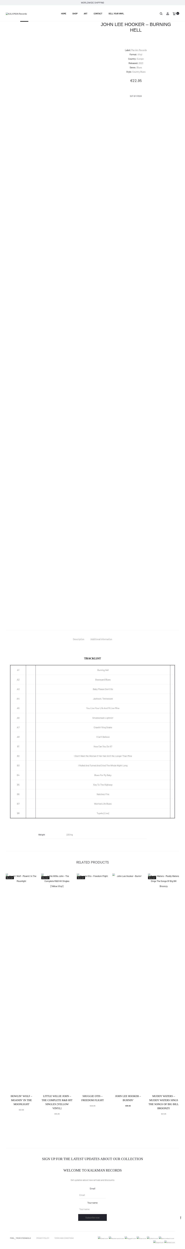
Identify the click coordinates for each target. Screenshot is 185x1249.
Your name (92, 1202)
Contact (98, 13)
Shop (75, 13)
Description (78, 639)
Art (85, 13)
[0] (174, 13)
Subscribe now (92, 1217)
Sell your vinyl (116, 13)
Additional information (101, 639)
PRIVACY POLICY (42, 1238)
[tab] (78, 639)
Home (63, 13)
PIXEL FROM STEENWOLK (20, 1238)
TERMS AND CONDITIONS (64, 1238)
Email (92, 1188)
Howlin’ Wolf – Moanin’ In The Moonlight (21, 1100)
